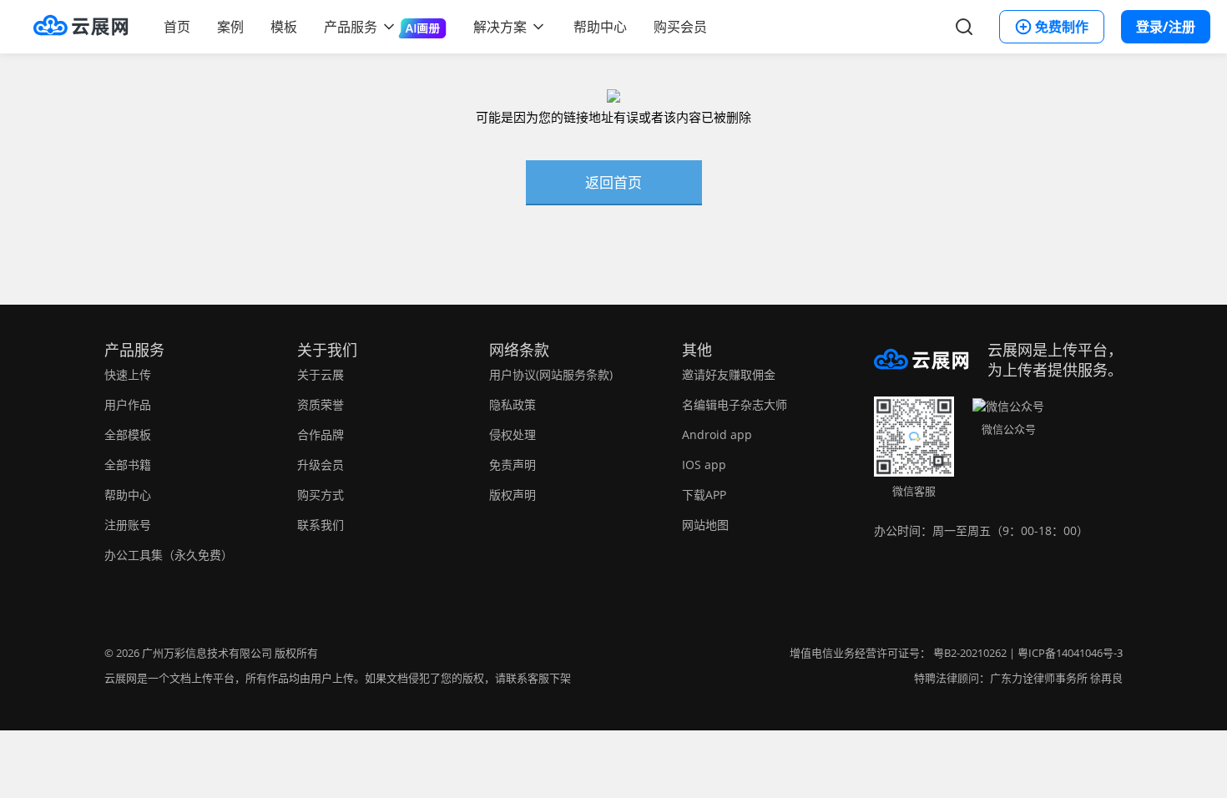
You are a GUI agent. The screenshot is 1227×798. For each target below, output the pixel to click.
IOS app (704, 464)
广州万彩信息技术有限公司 (207, 652)
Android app (717, 434)
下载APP (704, 495)
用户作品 (127, 404)
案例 (230, 27)
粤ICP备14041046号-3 (1070, 652)
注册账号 (127, 525)
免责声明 (512, 464)
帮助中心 (600, 27)
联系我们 (320, 525)
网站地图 (705, 525)
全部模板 (127, 434)
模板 (283, 27)
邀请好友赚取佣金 (728, 374)
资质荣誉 (320, 404)
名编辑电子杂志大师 (734, 404)
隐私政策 (512, 404)
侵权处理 (512, 434)
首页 (177, 27)
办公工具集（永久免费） (168, 555)
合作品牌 (320, 434)
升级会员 (320, 464)
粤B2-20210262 (970, 652)
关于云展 (320, 374)
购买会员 (680, 27)
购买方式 (320, 495)
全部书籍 (127, 464)
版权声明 (512, 495)
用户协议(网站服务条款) (551, 374)
